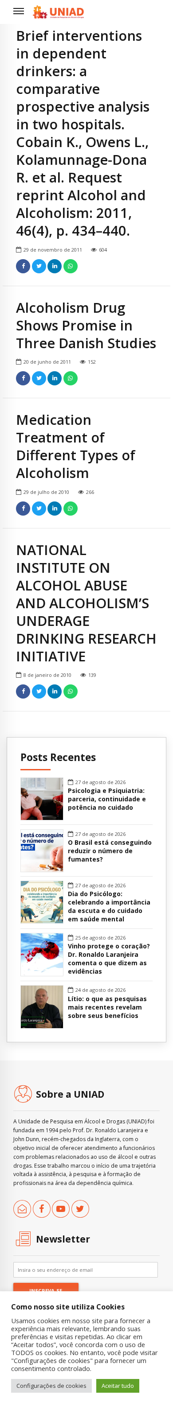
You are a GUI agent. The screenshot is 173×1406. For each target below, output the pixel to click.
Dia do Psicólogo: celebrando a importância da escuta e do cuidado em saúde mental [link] (109, 906)
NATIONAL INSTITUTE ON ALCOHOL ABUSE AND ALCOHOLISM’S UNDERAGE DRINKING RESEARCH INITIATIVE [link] (86, 602)
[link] (58, 12)
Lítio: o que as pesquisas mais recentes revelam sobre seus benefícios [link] (107, 1007)
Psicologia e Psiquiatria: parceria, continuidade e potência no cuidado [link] (107, 799)
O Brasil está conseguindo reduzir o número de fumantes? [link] (110, 851)
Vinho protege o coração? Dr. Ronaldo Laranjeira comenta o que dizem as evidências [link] (109, 958)
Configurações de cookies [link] (51, 1386)
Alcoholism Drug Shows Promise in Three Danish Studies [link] (86, 325)
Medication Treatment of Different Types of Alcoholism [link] (75, 446)
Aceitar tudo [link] (118, 1386)
